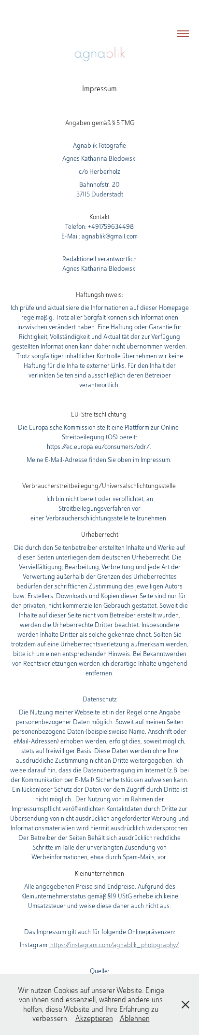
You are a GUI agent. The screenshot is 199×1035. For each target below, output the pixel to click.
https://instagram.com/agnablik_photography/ (114, 945)
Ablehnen (135, 1018)
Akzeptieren (94, 1018)
